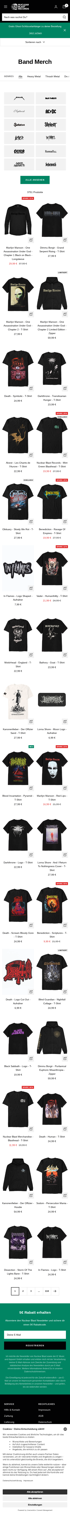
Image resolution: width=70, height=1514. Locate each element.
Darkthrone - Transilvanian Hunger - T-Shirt (52, 398)
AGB (40, 1416)
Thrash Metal (52, 76)
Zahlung (8, 1416)
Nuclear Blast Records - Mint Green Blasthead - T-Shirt (52, 464)
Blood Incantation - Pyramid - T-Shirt (18, 797)
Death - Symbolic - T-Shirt (18, 396)
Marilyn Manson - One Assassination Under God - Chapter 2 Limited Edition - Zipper (52, 327)
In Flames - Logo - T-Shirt (52, 1270)
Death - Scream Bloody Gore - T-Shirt (18, 935)
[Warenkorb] (64, 6)
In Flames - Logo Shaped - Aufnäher (18, 598)
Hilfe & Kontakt (12, 1409)
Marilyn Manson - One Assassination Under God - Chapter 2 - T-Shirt (18, 325)
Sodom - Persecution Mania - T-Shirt (52, 1205)
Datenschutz (45, 1422)
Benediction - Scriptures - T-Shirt (52, 935)
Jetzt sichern (35, 33)
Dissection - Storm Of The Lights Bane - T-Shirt (18, 1272)
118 (47, 1291)
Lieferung (9, 1422)
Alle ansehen (35, 180)
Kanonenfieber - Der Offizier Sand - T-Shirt (18, 731)
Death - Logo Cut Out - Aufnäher (18, 1001)
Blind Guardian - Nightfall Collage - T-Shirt (52, 1001)
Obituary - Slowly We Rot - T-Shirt (18, 531)
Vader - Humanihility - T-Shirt (52, 596)
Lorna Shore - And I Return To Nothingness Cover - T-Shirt (52, 866)
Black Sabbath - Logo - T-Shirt (18, 1068)
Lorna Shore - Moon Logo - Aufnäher (52, 731)
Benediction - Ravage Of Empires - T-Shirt (52, 531)
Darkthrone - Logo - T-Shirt (18, 862)
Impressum (44, 1409)
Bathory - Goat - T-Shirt (52, 662)
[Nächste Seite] (55, 1291)
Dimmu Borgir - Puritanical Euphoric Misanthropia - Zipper (52, 1070)
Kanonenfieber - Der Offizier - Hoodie (18, 1205)
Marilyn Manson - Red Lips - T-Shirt (52, 797)
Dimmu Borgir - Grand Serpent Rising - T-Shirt (52, 249)
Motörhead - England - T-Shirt (18, 664)
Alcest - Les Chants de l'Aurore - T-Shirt (18, 464)
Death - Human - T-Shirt (52, 1136)
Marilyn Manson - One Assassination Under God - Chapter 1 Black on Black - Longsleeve (18, 253)
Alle (20, 76)
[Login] (55, 6)
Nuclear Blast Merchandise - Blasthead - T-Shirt (18, 1138)
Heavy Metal (34, 76)
